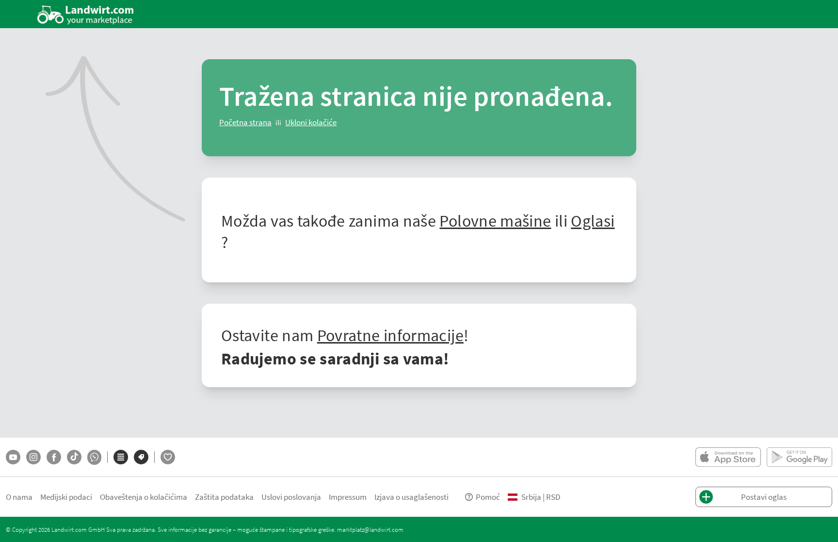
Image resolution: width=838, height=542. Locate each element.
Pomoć (488, 496)
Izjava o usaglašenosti (411, 496)
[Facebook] (54, 457)
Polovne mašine (495, 220)
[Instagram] (33, 457)
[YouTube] (13, 457)
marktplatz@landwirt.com (370, 529)
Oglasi (592, 220)
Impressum (348, 496)
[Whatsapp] (94, 457)
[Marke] (141, 457)
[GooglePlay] (799, 457)
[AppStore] (728, 457)
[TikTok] (74, 457)
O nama (19, 496)
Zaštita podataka (224, 496)
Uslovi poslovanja (291, 496)
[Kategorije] (120, 457)
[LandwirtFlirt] (168, 457)
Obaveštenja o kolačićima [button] (143, 496)
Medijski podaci (66, 496)
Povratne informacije (390, 335)
